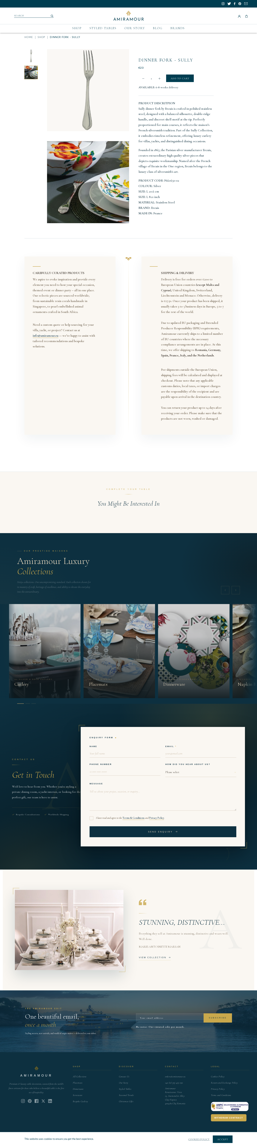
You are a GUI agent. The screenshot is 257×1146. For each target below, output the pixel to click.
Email (169, 746)
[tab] (19, 703)
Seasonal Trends (126, 1095)
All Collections (79, 1076)
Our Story (134, 28)
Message (96, 784)
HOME (28, 37)
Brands (177, 28)
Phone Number (101, 764)
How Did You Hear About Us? (187, 764)
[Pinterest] (30, 1101)
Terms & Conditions (133, 818)
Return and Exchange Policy (224, 1082)
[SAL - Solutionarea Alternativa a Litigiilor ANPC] (230, 1106)
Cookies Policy (217, 1076)
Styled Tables (103, 28)
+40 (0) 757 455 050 (174, 1082)
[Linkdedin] (43, 1101)
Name (93, 746)
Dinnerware (78, 1088)
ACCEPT (222, 1139)
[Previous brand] (225, 590)
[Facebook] (36, 1101)
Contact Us (124, 1076)
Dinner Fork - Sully (165, 60)
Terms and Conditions (221, 1095)
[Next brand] (236, 590)
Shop (77, 28)
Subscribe (218, 1018)
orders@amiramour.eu (175, 1076)
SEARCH (19, 15)
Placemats (77, 1082)
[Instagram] (23, 1101)
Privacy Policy (156, 818)
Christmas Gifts (126, 1101)
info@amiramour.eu (45, 336)
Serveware (77, 1095)
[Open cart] (246, 16)
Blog (158, 28)
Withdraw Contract (228, 1118)
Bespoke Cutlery (80, 1101)
